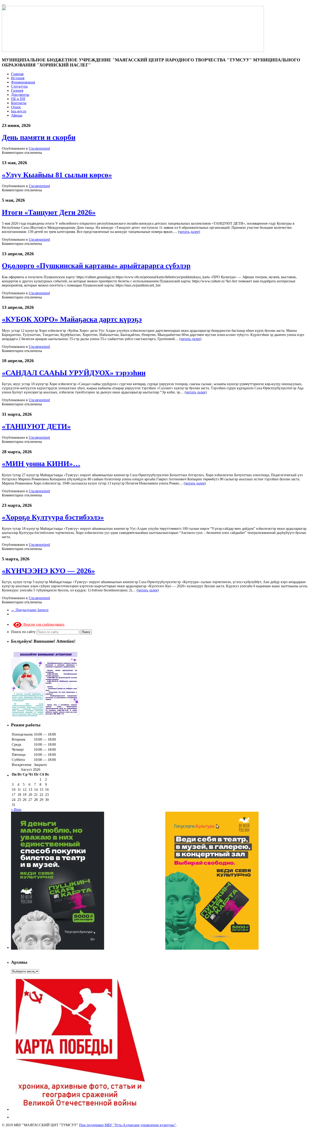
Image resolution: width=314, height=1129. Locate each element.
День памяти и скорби (38, 137)
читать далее (189, 232)
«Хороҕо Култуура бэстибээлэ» (53, 517)
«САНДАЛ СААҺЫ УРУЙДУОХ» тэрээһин (74, 373)
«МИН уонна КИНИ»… (41, 463)
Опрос (16, 107)
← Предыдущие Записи (30, 610)
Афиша (16, 115)
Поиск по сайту (24, 632)
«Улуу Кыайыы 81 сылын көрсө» (57, 175)
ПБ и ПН (18, 99)
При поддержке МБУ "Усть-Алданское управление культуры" (127, 1125)
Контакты (18, 103)
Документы (20, 95)
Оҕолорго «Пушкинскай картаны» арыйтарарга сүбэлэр (96, 265)
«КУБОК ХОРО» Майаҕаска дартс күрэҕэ (72, 319)
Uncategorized (39, 148)
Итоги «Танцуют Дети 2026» (49, 212)
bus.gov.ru (18, 111)
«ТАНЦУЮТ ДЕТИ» (36, 426)
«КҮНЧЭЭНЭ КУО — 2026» (48, 571)
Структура (19, 86)
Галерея (17, 90)
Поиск (86, 632)
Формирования (23, 82)
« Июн (16, 809)
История (17, 78)
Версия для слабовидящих (43, 624)
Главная (17, 74)
